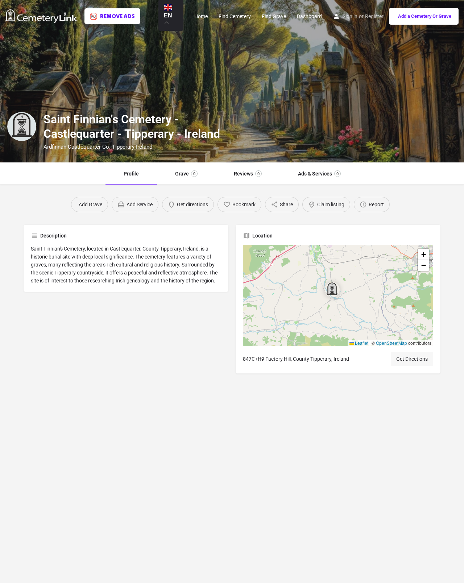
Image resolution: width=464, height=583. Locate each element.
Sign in (350, 16)
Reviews (247, 174)
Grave (185, 174)
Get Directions (412, 359)
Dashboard (309, 16)
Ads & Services (318, 174)
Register (374, 16)
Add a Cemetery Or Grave (424, 16)
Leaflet (361, 343)
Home (201, 16)
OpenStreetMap (391, 343)
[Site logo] (42, 15)
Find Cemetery (235, 16)
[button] (338, 295)
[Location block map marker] (332, 289)
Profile (131, 174)
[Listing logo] (21, 126)
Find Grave (274, 16)
